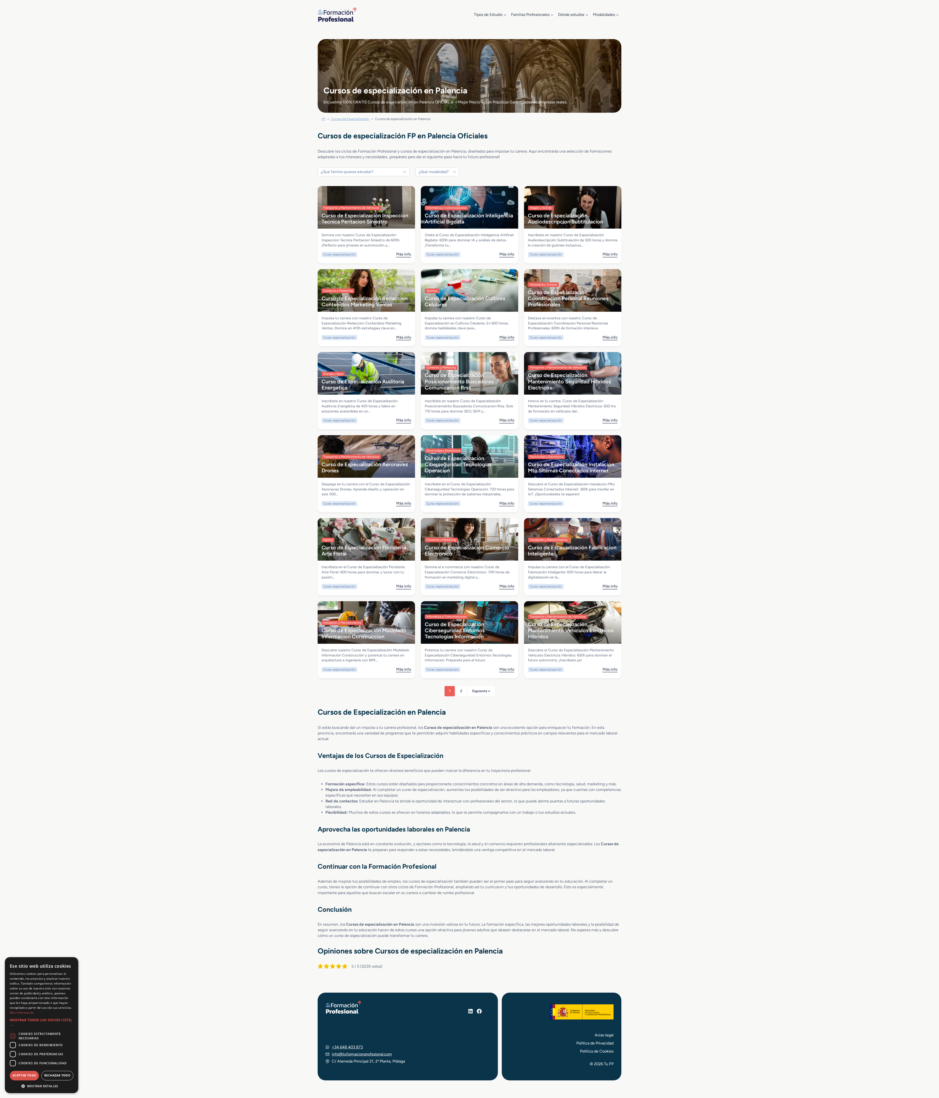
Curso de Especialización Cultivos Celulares (465, 301)
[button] (41, 1023)
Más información (22, 1012)
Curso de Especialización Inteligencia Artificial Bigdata (469, 218)
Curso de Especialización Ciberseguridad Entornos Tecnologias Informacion (455, 630)
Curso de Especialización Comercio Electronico (467, 550)
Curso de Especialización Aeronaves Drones (365, 467)
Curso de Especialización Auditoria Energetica (363, 384)
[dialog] (41, 1025)
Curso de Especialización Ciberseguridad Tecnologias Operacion (458, 464)
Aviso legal (604, 1035)
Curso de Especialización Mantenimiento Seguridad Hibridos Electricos (569, 381)
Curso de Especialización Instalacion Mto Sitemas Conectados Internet (571, 467)
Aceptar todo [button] (24, 1075)
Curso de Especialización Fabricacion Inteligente (572, 550)
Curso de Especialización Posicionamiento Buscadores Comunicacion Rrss (459, 381)
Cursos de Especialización (350, 119)
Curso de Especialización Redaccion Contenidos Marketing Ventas (365, 301)
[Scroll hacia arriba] (926, 1071)
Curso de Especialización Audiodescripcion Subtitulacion (565, 218)
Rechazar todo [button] (57, 1075)
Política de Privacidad (595, 1043)
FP (323, 119)
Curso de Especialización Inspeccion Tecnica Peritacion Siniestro (365, 218)
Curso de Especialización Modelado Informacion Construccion (364, 633)
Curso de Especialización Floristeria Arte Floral (364, 550)
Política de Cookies (597, 1051)
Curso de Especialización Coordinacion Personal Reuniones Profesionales (568, 298)
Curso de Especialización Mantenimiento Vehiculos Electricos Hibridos (571, 630)
